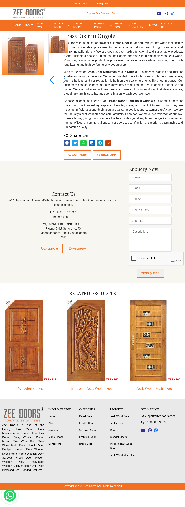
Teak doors (116, 423)
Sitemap (53, 429)
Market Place (55, 436)
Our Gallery (137, 25)
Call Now (79, 154)
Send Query (150, 273)
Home (17, 25)
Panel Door (40, 25)
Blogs (153, 25)
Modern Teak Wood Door (80, 388)
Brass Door (119, 25)
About (29, 25)
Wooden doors (118, 436)
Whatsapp (108, 154)
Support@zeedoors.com (159, 416)
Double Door (80, 3)
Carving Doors (78, 25)
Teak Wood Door (119, 416)
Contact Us (166, 25)
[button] (64, 80)
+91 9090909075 (155, 422)
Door (113, 429)
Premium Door (100, 25)
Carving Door (101, 3)
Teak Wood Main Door (143, 388)
